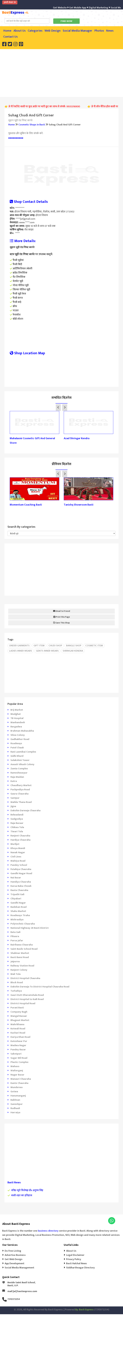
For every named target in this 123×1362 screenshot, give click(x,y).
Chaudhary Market (21, 785)
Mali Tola (15, 974)
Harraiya (15, 1112)
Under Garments (19, 645)
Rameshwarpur (18, 773)
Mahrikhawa (17, 1024)
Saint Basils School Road (24, 949)
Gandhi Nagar (18, 903)
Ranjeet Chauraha (20, 836)
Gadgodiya (16, 819)
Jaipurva (15, 961)
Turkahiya (16, 991)
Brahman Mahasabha (22, 731)
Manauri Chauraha (20, 1079)
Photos (99, 30)
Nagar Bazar (17, 1075)
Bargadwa (16, 727)
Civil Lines (15, 857)
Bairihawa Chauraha (21, 945)
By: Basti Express (84, 1309)
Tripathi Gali (17, 894)
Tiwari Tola (16, 831)
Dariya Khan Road (20, 1037)
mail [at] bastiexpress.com (22, 1291)
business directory (48, 1231)
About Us (20, 30)
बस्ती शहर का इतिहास (21, 1195)
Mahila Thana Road (21, 802)
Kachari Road (17, 1033)
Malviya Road (17, 861)
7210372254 (14, 1299)
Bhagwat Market (19, 1020)
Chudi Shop (55, 645)
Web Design (53, 30)
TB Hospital (16, 718)
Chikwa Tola (17, 827)
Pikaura (14, 936)
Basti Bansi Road (19, 957)
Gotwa (14, 1091)
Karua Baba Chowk (21, 886)
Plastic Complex (19, 1062)
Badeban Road (18, 907)
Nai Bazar (15, 877)
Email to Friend (62, 611)
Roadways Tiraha (20, 915)
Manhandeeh (17, 722)
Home (7, 30)
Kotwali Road (17, 1028)
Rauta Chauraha (19, 890)
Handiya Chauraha (20, 882)
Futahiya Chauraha (20, 869)
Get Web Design (13, 1259)
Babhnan (15, 1100)
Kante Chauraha (19, 1083)
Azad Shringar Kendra (76, 438)
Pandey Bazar (18, 1049)
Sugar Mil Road (18, 1058)
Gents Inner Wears (47, 651)
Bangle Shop (73, 645)
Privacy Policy (73, 1259)
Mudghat (15, 714)
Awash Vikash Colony (22, 764)
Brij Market (16, 710)
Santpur (15, 798)
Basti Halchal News (76, 1263)
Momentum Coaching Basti (26, 505)
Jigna (13, 806)
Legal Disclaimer (75, 1255)
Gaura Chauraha (19, 794)
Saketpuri (15, 1054)
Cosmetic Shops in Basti (31, 125)
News (110, 30)
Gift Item (39, 645)
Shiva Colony (17, 735)
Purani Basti (17, 1008)
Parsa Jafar (16, 940)
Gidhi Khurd (16, 756)
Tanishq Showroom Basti (78, 505)
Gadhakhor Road (19, 739)
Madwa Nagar (18, 1045)
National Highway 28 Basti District (29, 928)
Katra (13, 781)
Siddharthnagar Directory (80, 1268)
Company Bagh (18, 1012)
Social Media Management (19, 1268)
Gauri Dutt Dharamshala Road (27, 995)
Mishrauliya (16, 919)
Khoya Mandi (17, 848)
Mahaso (14, 1066)
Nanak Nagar (17, 852)
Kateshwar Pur (18, 1041)
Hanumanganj (18, 1096)
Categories (35, 30)
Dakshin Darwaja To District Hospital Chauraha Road (39, 987)
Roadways (16, 743)
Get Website (50, 8)
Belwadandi (16, 815)
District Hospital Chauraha (25, 978)
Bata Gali (15, 932)
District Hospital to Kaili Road (27, 999)
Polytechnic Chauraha (22, 924)
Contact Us (10, 36)
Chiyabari (15, 898)
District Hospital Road (22, 1003)
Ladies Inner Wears (20, 651)
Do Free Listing (13, 1251)
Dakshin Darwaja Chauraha (25, 810)
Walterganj (16, 1070)
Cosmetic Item (94, 645)
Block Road (16, 982)
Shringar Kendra (73, 651)
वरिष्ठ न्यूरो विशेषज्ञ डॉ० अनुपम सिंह (27, 1190)
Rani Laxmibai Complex (23, 752)
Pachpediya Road (20, 789)
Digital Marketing (89, 8)
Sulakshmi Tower (20, 760)
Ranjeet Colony (18, 970)
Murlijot (14, 844)
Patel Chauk (17, 747)
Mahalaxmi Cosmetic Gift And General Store (32, 440)
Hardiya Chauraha (20, 840)
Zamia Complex (19, 768)
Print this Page (62, 617)
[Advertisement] (63, 72)
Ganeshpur (16, 1104)
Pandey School (18, 865)
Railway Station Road (22, 966)
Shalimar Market (19, 953)
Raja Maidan (17, 777)
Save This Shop (62, 622)
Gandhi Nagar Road (21, 873)
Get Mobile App (68, 8)
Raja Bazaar (16, 823)
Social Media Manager (77, 30)
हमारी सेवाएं (9, 2)
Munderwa (16, 1087)
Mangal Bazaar (18, 1016)
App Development (14, 1263)
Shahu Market (18, 911)
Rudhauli (15, 1108)
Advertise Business (15, 1255)
